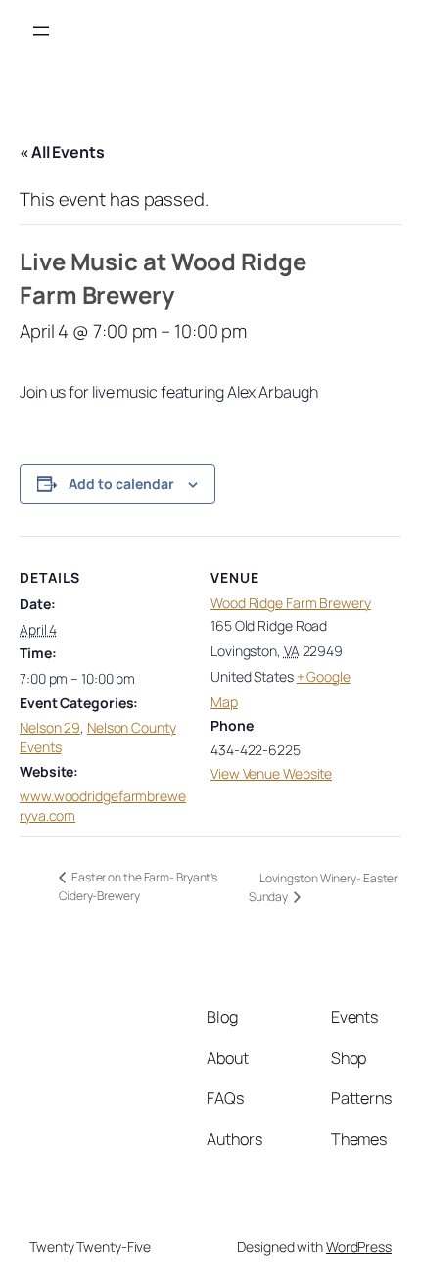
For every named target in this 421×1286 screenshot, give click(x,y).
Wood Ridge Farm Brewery (290, 603)
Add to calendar (121, 483)
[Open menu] (41, 31)
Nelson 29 (50, 727)
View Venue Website (271, 773)
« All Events (62, 152)
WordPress (359, 1246)
